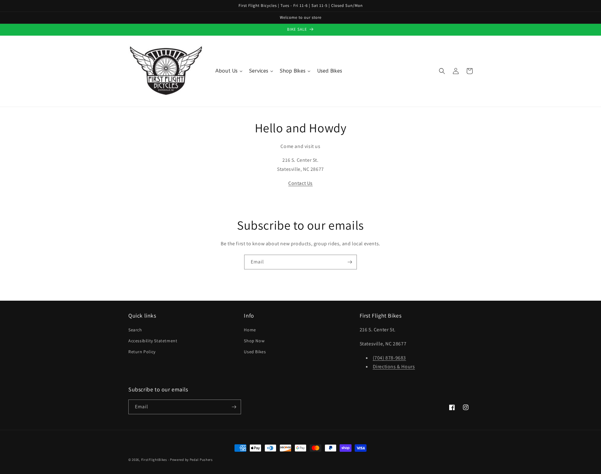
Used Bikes (255, 351)
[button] (442, 71)
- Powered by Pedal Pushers (190, 459)
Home (250, 330)
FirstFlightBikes (154, 459)
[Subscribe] (350, 262)
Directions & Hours (394, 366)
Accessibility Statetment (152, 341)
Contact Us (300, 183)
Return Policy (142, 351)
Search (135, 330)
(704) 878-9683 (389, 357)
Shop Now (254, 341)
